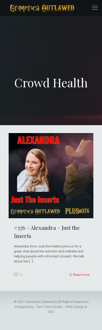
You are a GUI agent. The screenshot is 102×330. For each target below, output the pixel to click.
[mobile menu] (94, 7)
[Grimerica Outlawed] (41, 7)
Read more (81, 275)
